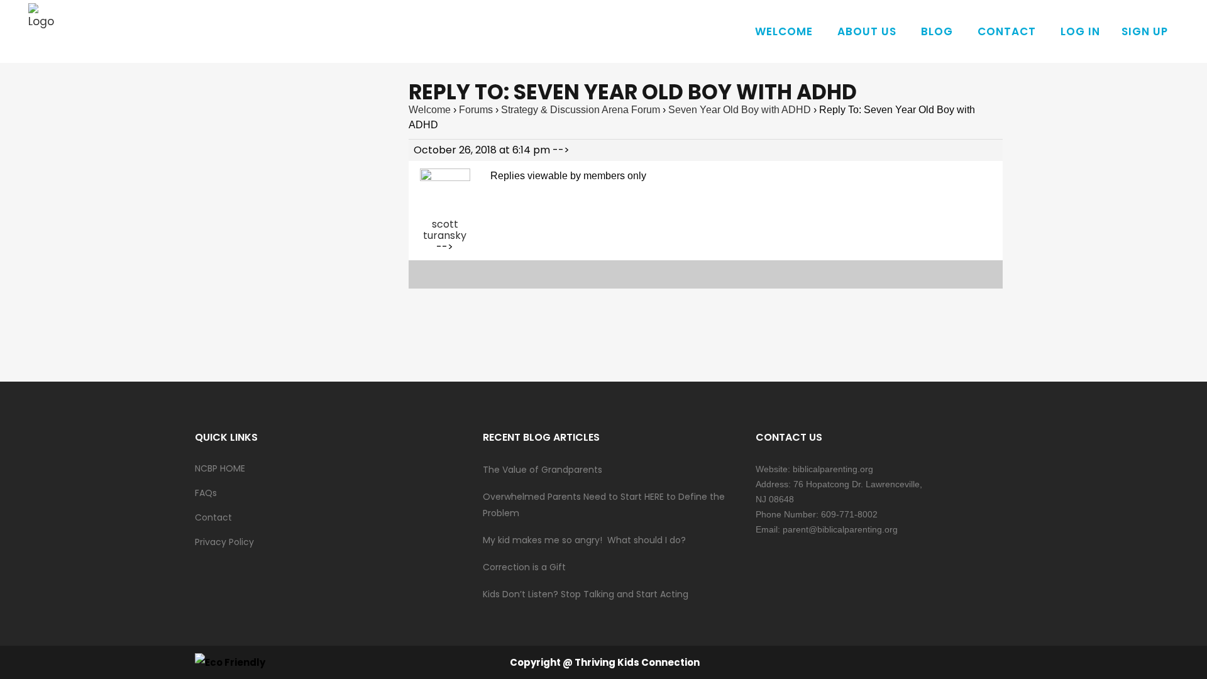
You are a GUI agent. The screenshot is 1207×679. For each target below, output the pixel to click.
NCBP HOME (220, 468)
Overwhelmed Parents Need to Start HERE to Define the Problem (604, 504)
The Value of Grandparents (542, 469)
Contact (213, 517)
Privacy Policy (224, 542)
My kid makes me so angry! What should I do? (584, 540)
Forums (476, 109)
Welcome (430, 109)
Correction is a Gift (524, 567)
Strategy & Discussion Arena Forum (580, 109)
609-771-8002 (849, 514)
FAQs (206, 493)
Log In (1080, 31)
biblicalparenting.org (833, 469)
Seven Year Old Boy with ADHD (739, 109)
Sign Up (1145, 31)
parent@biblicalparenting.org (840, 529)
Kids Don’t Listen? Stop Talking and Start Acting (585, 594)
